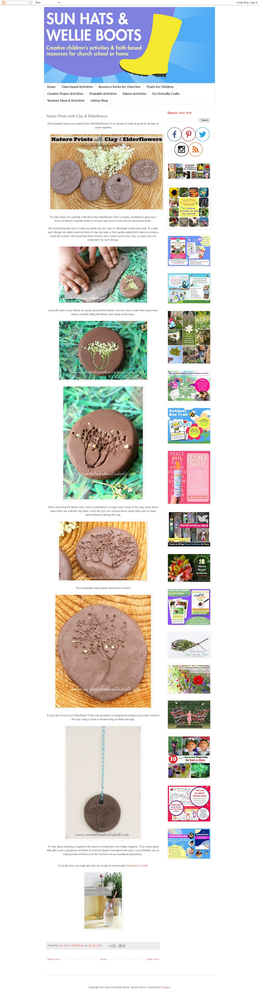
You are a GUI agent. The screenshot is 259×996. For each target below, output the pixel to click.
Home (51, 87)
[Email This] (110, 946)
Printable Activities (103, 93)
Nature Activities (134, 93)
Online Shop (99, 100)
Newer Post (53, 959)
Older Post (153, 959)
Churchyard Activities (77, 87)
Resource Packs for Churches (119, 87)
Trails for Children (160, 87)
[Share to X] (117, 946)
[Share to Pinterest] (124, 946)
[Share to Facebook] (120, 946)
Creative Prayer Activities (65, 93)
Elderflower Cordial (137, 865)
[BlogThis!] (114, 946)
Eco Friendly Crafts (166, 93)
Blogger (166, 987)
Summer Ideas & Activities (66, 100)
